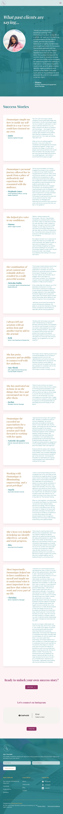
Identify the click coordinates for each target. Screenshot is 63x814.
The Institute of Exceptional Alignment (11, 782)
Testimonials (26, 784)
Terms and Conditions (53, 806)
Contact (24, 790)
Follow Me (31, 728)
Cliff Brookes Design (16, 803)
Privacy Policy (42, 806)
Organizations (7, 789)
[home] (3, 2)
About (24, 781)
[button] (60, 3)
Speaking (5, 792)
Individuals (6, 786)
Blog (23, 787)
